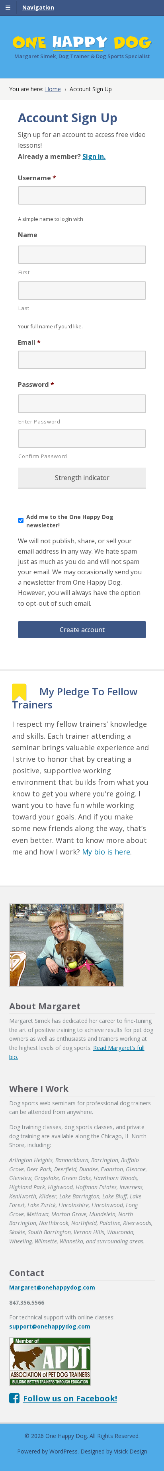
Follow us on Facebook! (70, 1398)
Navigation (38, 7)
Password (36, 384)
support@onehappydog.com (49, 1326)
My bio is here (106, 851)
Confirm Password (42, 456)
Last (23, 308)
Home (53, 89)
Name (27, 235)
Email (29, 342)
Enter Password (39, 421)
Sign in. (93, 156)
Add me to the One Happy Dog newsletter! (69, 521)
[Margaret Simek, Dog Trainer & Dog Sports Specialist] (82, 47)
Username (37, 178)
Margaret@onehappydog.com (52, 1287)
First (23, 272)
